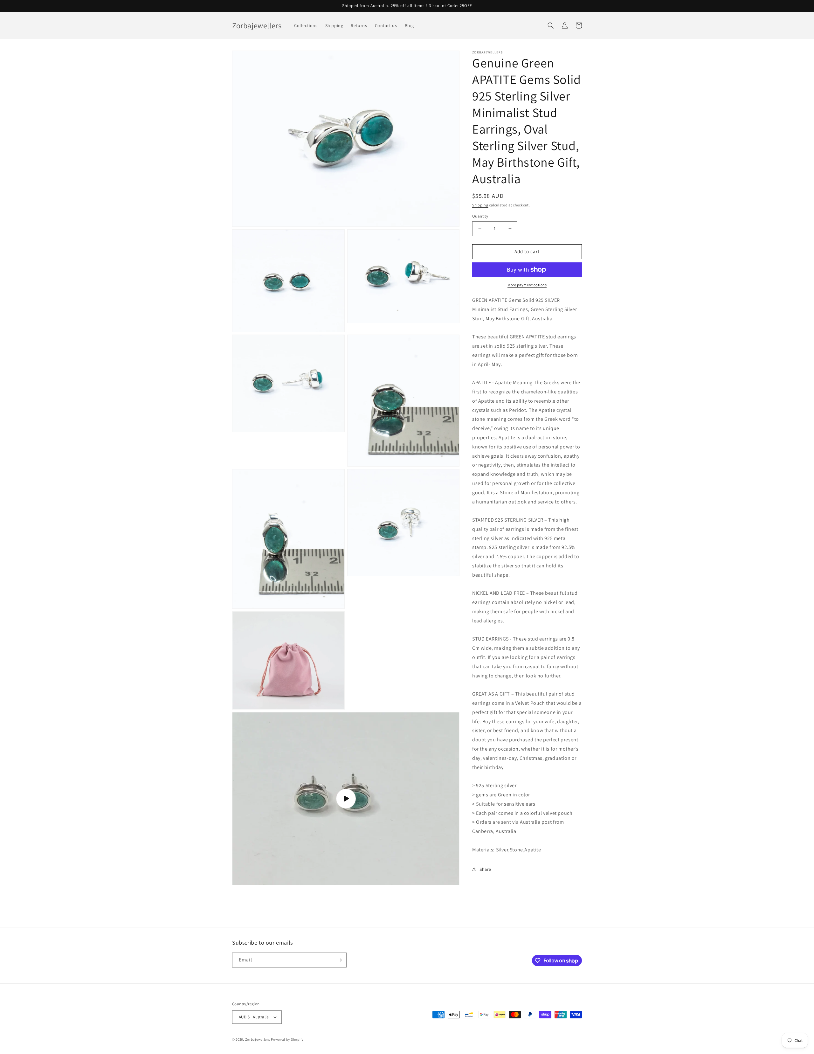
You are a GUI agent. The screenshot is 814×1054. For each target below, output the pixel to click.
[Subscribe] (339, 960)
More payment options (527, 284)
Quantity (480, 216)
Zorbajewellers (257, 1039)
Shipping (480, 205)
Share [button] (485, 869)
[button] (551, 25)
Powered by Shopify (287, 1039)
